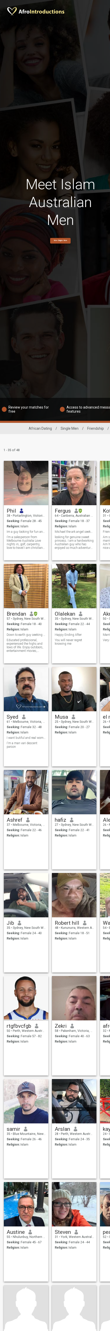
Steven (63, 1232)
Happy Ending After (68, 635)
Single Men (70, 428)
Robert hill (67, 923)
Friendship (95, 428)
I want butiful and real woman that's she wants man (26, 738)
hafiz (60, 820)
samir (13, 1129)
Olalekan (65, 614)
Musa (61, 717)
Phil (11, 511)
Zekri (61, 1026)
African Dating (40, 428)
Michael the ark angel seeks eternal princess (74, 532)
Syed (12, 717)
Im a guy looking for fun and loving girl (26, 532)
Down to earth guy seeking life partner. (26, 635)
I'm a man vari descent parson (22, 745)
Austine (16, 1232)
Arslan (62, 1129)
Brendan (16, 614)
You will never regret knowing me (68, 641)
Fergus (63, 511)
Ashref (15, 820)
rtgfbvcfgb (19, 1026)
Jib (10, 923)
